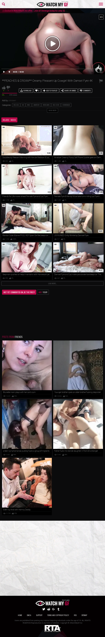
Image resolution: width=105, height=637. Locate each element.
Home (20, 615)
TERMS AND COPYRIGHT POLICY (58, 615)
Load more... (52, 283)
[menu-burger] (101, 4)
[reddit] (48, 609)
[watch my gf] (52, 4)
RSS (75, 615)
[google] (53, 609)
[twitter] (43, 609)
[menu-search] (3, 4)
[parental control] (52, 632)
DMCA (29, 615)
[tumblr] (58, 609)
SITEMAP (84, 615)
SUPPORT (39, 615)
